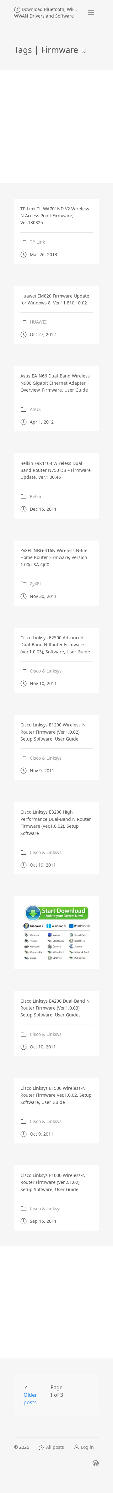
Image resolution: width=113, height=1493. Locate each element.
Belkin (36, 496)
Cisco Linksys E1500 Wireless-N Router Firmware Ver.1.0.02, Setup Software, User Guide (56, 1095)
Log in (87, 1447)
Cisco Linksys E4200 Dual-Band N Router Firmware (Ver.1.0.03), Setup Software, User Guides (55, 1008)
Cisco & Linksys (46, 671)
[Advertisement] (56, 126)
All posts (55, 1447)
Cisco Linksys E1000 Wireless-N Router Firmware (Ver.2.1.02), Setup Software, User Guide (53, 1182)
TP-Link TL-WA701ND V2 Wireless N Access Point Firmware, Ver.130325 (54, 216)
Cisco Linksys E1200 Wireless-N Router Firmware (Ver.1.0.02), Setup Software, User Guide (53, 732)
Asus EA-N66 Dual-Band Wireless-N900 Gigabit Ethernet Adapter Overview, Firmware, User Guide (55, 383)
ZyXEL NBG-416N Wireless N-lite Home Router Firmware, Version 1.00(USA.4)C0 (54, 557)
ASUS (35, 409)
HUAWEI (38, 322)
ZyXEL (36, 584)
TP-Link (37, 242)
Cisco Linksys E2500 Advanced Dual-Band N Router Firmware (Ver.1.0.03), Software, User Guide (55, 645)
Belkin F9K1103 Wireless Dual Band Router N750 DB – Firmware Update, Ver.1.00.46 (55, 470)
